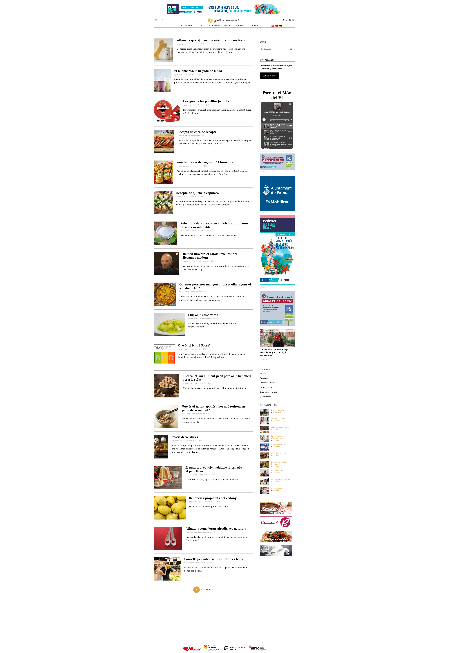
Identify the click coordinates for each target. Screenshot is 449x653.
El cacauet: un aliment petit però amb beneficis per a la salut (217, 377)
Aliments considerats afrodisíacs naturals (216, 528)
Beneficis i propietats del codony (213, 498)
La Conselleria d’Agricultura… (277, 437)
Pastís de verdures (185, 437)
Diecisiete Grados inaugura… (279, 463)
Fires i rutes (264, 378)
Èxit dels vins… (277, 470)
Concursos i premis (267, 382)
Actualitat (276, 421)
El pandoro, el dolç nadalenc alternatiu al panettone (213, 469)
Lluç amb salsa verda (203, 315)
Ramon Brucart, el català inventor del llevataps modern (210, 255)
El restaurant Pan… (279, 445)
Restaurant (277, 412)
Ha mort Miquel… (278, 418)
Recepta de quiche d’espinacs (197, 193)
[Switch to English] (276, 26)
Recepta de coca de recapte (197, 132)
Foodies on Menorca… (281, 427)
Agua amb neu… (278, 488)
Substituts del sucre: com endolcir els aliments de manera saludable (214, 225)
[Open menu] (155, 20)
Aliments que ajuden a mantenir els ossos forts (211, 40)
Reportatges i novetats (269, 392)
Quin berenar (265, 396)
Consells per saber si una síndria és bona (213, 559)
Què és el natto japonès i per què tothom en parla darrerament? (213, 408)
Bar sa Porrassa (277, 410)
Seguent (208, 589)
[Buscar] (291, 49)
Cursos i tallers (266, 387)
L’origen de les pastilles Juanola (206, 101)
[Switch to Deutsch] (280, 26)
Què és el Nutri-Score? (194, 345)
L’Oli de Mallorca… (279, 453)
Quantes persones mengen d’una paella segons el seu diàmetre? (215, 286)
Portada (263, 373)
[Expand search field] (162, 20)
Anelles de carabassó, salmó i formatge (205, 162)
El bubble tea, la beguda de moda (198, 71)
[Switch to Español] (273, 26)
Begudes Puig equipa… (281, 479)
